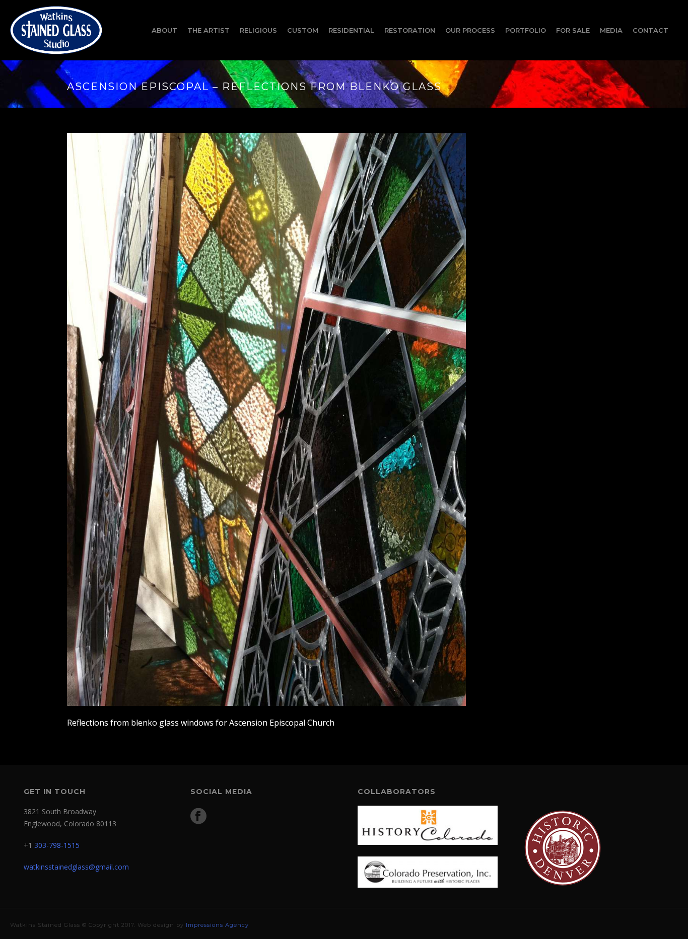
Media (611, 30)
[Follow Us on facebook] (198, 816)
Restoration (409, 30)
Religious (258, 30)
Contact (650, 30)
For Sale (573, 30)
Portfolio (525, 30)
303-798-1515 (57, 845)
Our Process (470, 30)
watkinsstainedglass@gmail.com (76, 867)
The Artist (208, 30)
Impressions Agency (217, 924)
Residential (351, 30)
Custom (302, 30)
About (164, 30)
